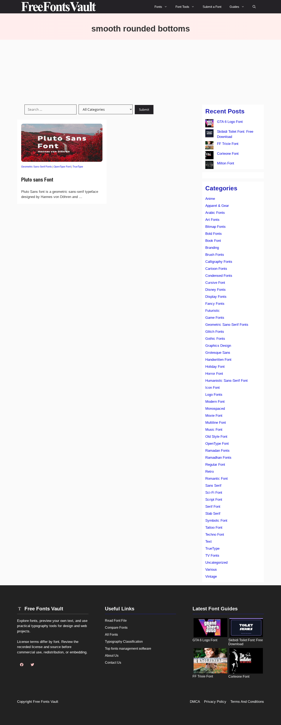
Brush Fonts (214, 255)
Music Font (213, 430)
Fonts (158, 6)
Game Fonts (214, 318)
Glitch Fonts (214, 332)
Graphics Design (218, 346)
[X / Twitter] (32, 664)
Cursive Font (215, 283)
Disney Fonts (215, 290)
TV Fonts (212, 555)
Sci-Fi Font (213, 493)
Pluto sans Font (37, 180)
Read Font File (116, 620)
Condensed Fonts (218, 276)
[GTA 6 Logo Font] (209, 124)
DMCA (195, 702)
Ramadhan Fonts (218, 458)
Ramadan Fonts (217, 451)
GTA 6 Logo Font (230, 122)
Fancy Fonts (214, 304)
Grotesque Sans (217, 353)
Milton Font (225, 163)
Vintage (211, 576)
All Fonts (111, 634)
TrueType (78, 166)
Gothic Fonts (215, 339)
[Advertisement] (140, 70)
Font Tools (182, 6)
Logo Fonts (213, 395)
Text (208, 541)
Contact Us (113, 662)
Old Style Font (216, 437)
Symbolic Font (216, 521)
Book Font (213, 241)
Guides (234, 6)
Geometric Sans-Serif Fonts (36, 166)
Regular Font (215, 465)
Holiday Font (215, 367)
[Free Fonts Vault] (58, 6)
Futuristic (212, 311)
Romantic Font (216, 479)
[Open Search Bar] (254, 6)
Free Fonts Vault (45, 702)
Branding (212, 248)
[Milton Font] (209, 166)
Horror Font (214, 374)
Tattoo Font (213, 527)
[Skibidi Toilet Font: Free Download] (209, 134)
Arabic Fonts (215, 213)
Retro (209, 472)
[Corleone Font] (209, 156)
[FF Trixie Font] (209, 146)
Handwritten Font (218, 360)
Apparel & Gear (217, 206)
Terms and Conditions (247, 702)
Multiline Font (215, 423)
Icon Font (212, 388)
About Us (111, 655)
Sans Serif (213, 486)
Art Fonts (212, 220)
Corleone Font (228, 154)
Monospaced (215, 409)
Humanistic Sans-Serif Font (226, 381)
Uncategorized (216, 562)
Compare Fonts (116, 627)
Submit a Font (212, 6)
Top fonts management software (128, 648)
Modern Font (215, 402)
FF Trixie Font (227, 144)
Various (211, 569)
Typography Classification (124, 641)
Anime (210, 199)
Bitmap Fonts (215, 227)
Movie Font (213, 416)
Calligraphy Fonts (218, 262)
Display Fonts (215, 297)
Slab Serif (212, 514)
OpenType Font (62, 166)
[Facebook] (21, 664)
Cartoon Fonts (216, 269)
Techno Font (214, 534)
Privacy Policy (215, 702)
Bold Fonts (213, 234)
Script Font (213, 500)
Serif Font (212, 507)
